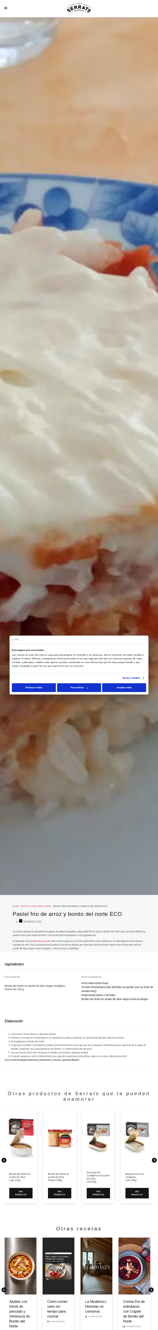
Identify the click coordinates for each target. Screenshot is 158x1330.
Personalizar (77, 687)
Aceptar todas (124, 687)
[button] (5, 7)
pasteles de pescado (40, 941)
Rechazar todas (33, 687)
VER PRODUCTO (21, 1193)
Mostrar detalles (131, 678)
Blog (16, 906)
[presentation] (3, 1288)
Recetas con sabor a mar (36, 906)
